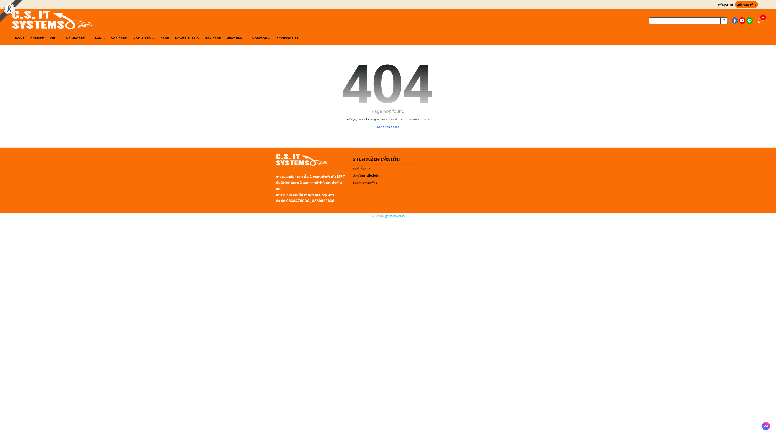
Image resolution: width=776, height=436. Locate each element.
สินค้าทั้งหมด (361, 168)
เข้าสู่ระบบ (725, 5)
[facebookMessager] (766, 426)
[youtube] (742, 20)
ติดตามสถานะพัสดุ (365, 183)
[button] (688, 20)
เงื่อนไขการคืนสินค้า (366, 176)
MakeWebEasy (397, 216)
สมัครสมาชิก (746, 5)
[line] (749, 20)
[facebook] (735, 20)
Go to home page (388, 126)
